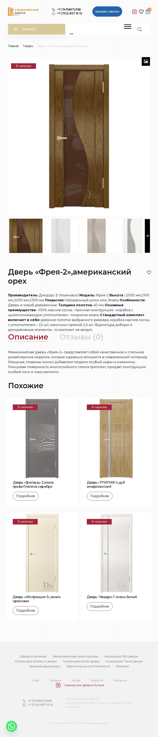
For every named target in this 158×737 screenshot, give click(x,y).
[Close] (71, 33)
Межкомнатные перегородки (75, 656)
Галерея (55, 680)
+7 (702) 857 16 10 (69, 13)
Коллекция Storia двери (81, 661)
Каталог (29, 29)
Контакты (120, 680)
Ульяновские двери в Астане (84, 685)
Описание (28, 336)
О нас (35, 680)
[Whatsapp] (11, 726)
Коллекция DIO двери (121, 656)
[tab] (28, 337)
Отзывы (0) (81, 336)
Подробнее (25, 496)
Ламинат (122, 666)
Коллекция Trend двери (124, 661)
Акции (76, 680)
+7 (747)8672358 (69, 9)
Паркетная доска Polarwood (88, 666)
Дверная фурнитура (44, 666)
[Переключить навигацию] (127, 26)
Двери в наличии (33, 656)
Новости (97, 680)
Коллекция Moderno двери (36, 661)
